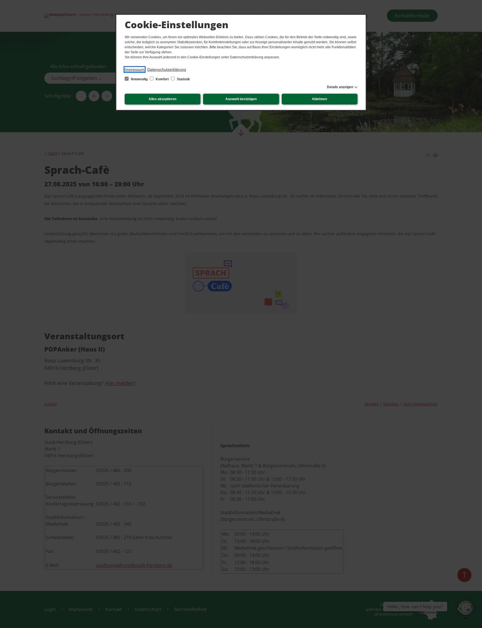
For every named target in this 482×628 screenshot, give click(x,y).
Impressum (134, 69)
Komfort (162, 79)
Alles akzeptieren (162, 99)
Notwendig (139, 79)
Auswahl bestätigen (241, 99)
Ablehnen (319, 99)
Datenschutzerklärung (166, 69)
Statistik (183, 79)
